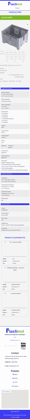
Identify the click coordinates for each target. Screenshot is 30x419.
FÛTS (16, 382)
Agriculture (11, 65)
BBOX (6, 65)
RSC (15, 337)
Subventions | (10, 415)
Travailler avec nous (15, 340)
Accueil (2, 65)
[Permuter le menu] (9, 8)
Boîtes (16, 378)
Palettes (16, 386)
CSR (5, 415)
